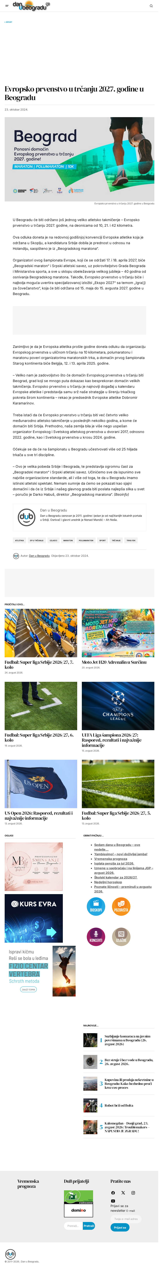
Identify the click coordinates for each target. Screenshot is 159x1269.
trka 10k (131, 540)
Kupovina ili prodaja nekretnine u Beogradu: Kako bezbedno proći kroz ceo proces (129, 1083)
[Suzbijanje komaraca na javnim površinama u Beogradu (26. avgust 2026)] (90, 1040)
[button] (7, 5)
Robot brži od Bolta (119, 1105)
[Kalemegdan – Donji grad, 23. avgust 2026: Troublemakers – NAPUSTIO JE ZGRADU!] (90, 1127)
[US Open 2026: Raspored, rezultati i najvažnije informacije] (41, 784)
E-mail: (130, 1210)
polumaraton (86, 540)
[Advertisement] (79, 54)
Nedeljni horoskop (108, 882)
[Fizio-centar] (40, 971)
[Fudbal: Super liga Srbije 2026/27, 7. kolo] (41, 633)
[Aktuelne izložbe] (121, 936)
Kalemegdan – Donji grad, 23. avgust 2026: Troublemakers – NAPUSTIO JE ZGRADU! (127, 1127)
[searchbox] (73, 1226)
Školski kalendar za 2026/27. (115, 877)
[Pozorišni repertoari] (121, 906)
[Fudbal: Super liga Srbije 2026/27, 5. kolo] (118, 784)
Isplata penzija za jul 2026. (114, 863)
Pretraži (89, 1225)
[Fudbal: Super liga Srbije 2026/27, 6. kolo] (41, 706)
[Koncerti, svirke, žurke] (96, 936)
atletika (19, 540)
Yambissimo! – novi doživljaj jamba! (120, 854)
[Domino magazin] (78, 1210)
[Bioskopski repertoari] (96, 906)
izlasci (53, 540)
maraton (68, 540)
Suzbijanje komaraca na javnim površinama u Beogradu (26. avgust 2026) (127, 1040)
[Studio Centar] (78, 1197)
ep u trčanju (36, 540)
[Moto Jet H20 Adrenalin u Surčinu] (118, 633)
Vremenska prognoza (110, 859)
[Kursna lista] (34, 866)
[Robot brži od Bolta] (90, 1105)
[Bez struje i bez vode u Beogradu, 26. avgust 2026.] (90, 1062)
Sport (9, 22)
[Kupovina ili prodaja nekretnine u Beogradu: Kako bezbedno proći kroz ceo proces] (90, 1084)
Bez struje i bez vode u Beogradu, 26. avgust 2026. (129, 1061)
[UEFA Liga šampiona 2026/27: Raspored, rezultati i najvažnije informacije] (118, 706)
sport (102, 540)
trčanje (116, 540)
